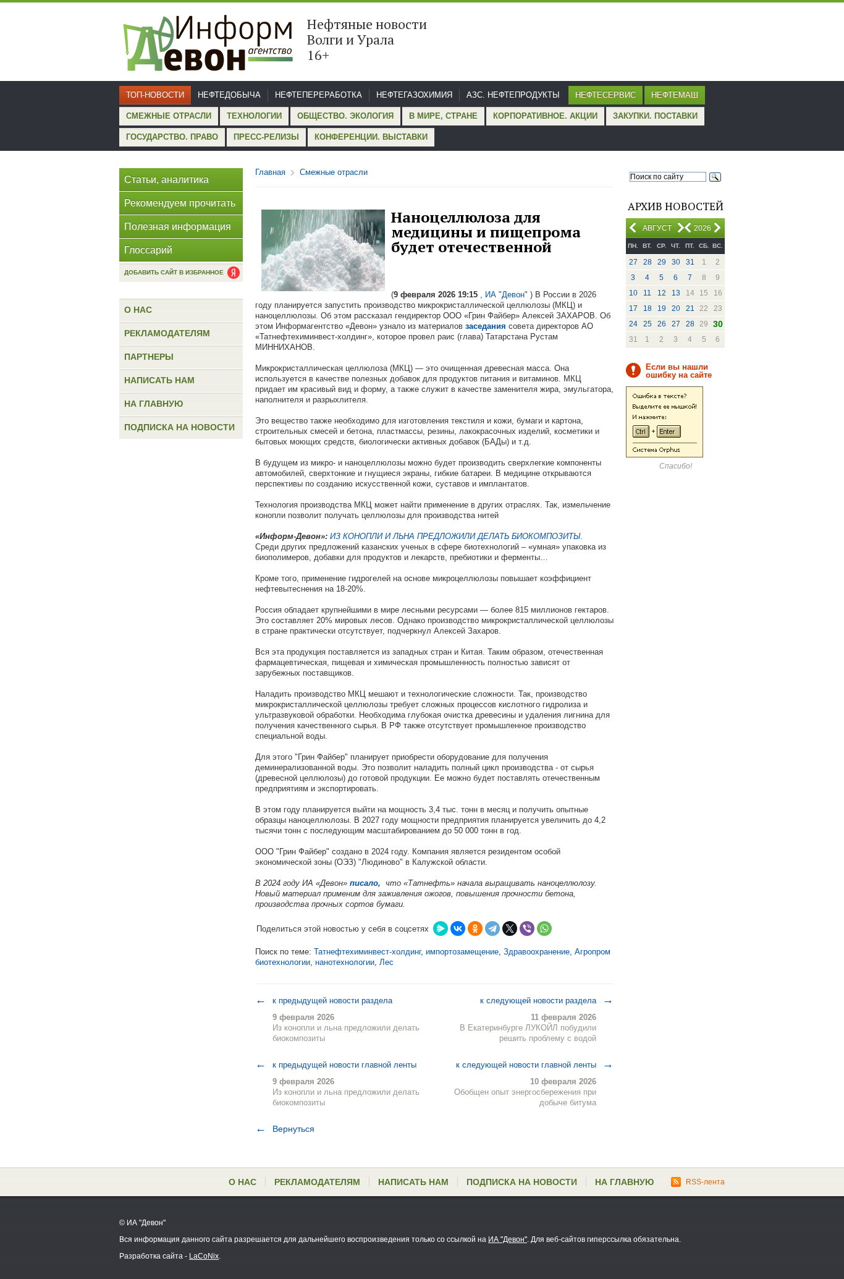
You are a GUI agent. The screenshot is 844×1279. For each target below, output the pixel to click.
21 (690, 308)
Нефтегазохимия (414, 95)
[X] (509, 928)
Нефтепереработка (318, 95)
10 (633, 293)
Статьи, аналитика (166, 179)
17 (633, 308)
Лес (386, 962)
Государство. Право (172, 137)
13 (676, 293)
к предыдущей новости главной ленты (335, 1064)
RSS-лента (705, 1182)
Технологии (254, 116)
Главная (270, 172)
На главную (153, 404)
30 (676, 262)
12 (661, 293)
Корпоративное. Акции (545, 116)
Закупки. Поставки (655, 116)
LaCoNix (204, 1256)
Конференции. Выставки (371, 137)
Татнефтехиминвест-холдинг (367, 951)
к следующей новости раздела (547, 1000)
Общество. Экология (345, 116)
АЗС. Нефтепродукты (513, 95)
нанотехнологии (344, 962)
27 (633, 262)
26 (661, 324)
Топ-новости (155, 95)
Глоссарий (148, 250)
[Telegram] (492, 928)
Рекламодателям (167, 333)
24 (633, 324)
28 (647, 262)
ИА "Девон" (507, 1239)
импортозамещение (462, 951)
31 (690, 262)
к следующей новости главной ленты (535, 1064)
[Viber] (527, 928)
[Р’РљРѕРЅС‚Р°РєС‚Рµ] (457, 928)
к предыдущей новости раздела (323, 1000)
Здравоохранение (537, 951)
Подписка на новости (179, 427)
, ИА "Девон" (504, 294)
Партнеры (149, 357)
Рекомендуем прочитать (179, 203)
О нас (138, 310)
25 (647, 324)
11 (647, 293)
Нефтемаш (674, 95)
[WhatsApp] (544, 928)
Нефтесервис (605, 95)
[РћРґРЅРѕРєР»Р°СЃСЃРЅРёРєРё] (475, 928)
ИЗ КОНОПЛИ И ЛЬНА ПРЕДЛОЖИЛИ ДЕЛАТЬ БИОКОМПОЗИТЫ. (456, 536)
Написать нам (159, 380)
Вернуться (284, 1128)
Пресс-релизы (266, 137)
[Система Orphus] (664, 455)
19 (661, 308)
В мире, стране (443, 116)
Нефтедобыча (229, 95)
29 (661, 262)
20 (676, 308)
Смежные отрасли (168, 116)
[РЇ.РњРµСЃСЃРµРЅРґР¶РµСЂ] (440, 928)
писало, (365, 883)
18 (647, 308)
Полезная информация (177, 226)
